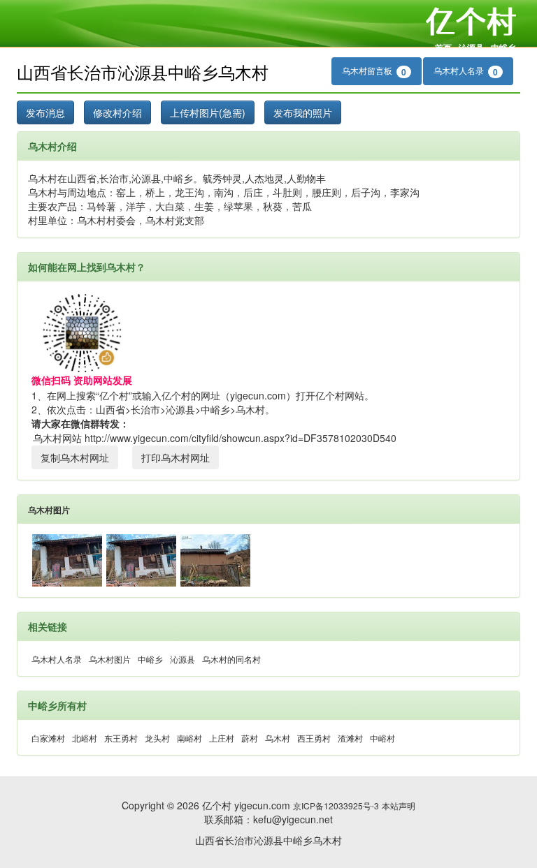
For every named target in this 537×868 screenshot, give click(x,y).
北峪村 (84, 738)
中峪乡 (503, 47)
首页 (443, 47)
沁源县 (471, 47)
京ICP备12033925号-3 (336, 805)
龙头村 (157, 738)
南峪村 (189, 738)
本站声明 (398, 805)
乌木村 (277, 738)
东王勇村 (121, 738)
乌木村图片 (49, 509)
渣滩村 (350, 738)
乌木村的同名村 (231, 659)
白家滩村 (48, 738)
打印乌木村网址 (175, 457)
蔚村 (249, 738)
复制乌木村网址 (75, 457)
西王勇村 (314, 738)
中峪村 (382, 738)
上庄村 (221, 738)
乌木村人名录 (466, 71)
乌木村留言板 (374, 71)
